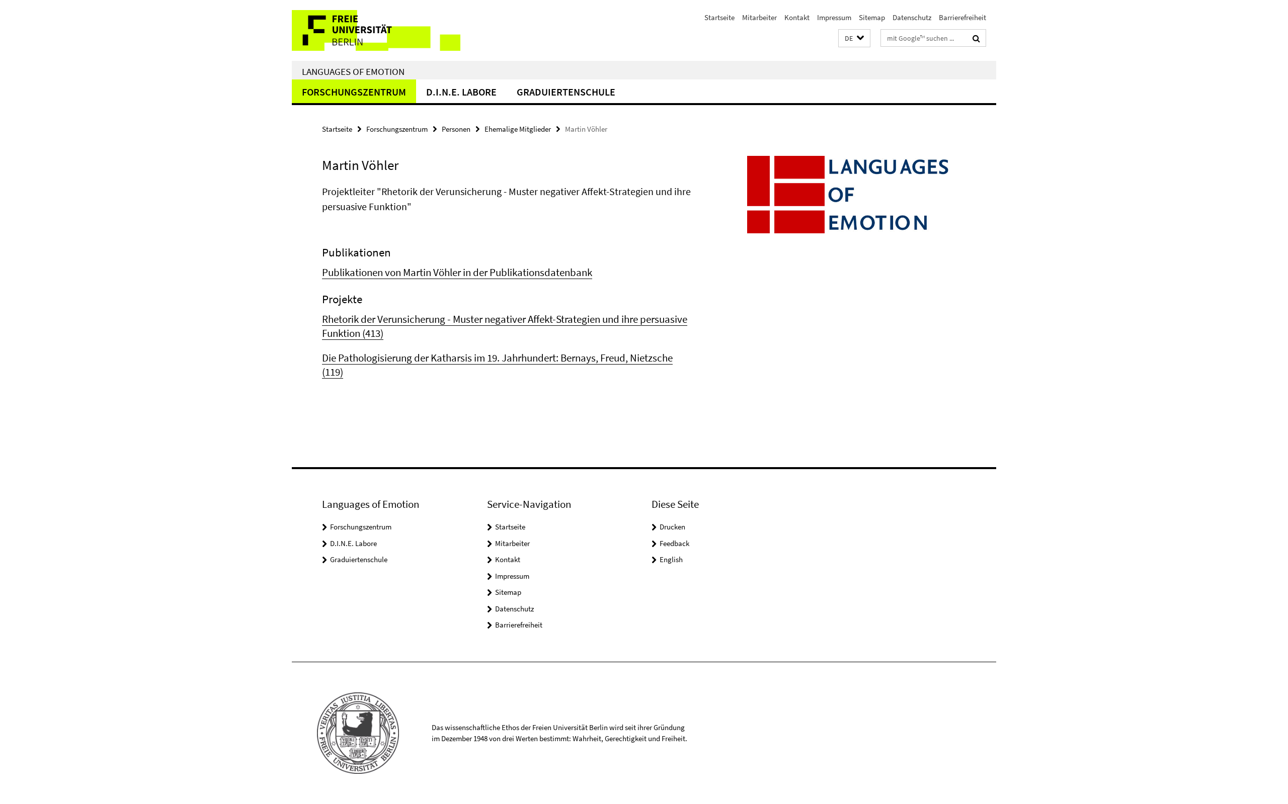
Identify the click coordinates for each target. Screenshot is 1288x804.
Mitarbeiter (759, 17)
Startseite (719, 17)
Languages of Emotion (353, 71)
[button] (854, 38)
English (671, 559)
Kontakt (797, 17)
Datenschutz (912, 17)
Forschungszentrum (354, 91)
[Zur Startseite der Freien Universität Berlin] (376, 30)
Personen (456, 129)
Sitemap (872, 17)
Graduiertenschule (566, 91)
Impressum (834, 17)
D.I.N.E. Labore (461, 91)
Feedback (674, 543)
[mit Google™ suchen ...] (976, 38)
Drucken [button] (672, 526)
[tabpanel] (506, 281)
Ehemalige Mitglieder (518, 129)
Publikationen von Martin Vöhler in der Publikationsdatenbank (457, 272)
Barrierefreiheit (962, 17)
